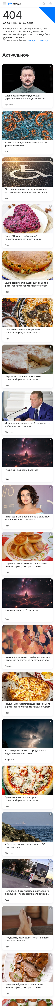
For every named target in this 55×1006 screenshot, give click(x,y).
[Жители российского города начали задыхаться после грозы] (27, 741)
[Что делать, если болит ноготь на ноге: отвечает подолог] (27, 928)
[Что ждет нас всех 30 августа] (27, 460)
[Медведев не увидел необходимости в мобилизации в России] (27, 413)
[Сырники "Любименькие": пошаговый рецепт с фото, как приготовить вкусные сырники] (27, 554)
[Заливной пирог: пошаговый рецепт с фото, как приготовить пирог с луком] (27, 273)
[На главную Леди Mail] (16, 3)
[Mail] (10, 3)
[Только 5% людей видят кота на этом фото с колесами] (27, 133)
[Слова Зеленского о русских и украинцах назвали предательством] (27, 86)
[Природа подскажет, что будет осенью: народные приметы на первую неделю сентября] (27, 647)
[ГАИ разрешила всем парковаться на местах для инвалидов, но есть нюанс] (27, 179)
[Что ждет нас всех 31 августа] (27, 600)
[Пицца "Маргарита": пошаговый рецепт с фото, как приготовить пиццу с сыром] (27, 694)
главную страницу (37, 40)
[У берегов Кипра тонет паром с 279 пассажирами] (27, 834)
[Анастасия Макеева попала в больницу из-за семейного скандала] (27, 507)
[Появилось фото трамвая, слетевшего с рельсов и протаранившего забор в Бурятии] (27, 881)
